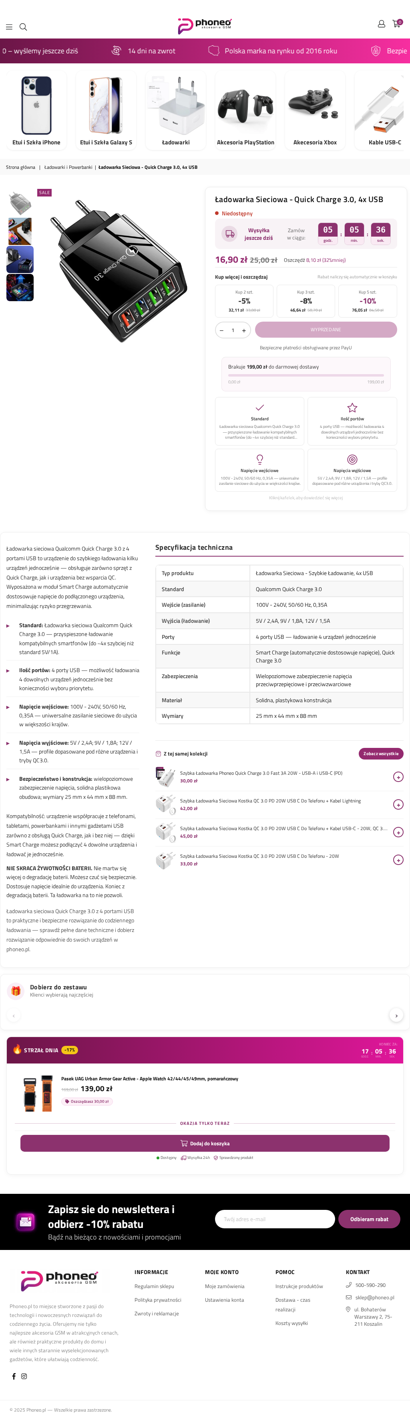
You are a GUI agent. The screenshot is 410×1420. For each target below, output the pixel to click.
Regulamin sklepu (154, 1286)
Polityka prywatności (158, 1300)
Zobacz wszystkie (381, 753)
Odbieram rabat (369, 1219)
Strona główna (20, 167)
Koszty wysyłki (291, 1323)
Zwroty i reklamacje (157, 1313)
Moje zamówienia (225, 1286)
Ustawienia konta (224, 1300)
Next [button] (195, 270)
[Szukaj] (23, 26)
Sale (44, 192)
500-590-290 (371, 1284)
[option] (118, 270)
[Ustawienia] (381, 26)
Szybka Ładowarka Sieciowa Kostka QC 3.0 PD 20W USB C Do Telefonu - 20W (259, 856)
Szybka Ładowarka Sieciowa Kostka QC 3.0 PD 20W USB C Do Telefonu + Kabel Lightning (270, 801)
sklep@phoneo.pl (375, 1297)
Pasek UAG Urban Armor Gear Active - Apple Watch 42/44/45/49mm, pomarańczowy (149, 1079)
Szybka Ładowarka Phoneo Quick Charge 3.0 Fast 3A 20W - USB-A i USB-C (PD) (261, 773)
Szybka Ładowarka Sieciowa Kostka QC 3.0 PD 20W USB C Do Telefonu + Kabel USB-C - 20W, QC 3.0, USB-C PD (284, 828)
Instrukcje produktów (299, 1286)
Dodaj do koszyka (210, 1143)
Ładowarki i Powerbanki (68, 167)
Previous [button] (42, 270)
